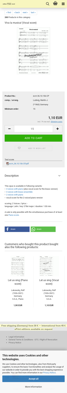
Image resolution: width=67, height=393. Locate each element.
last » (33, 12)
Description (12, 175)
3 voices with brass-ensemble (19, 192)
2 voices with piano (14, 195)
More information (33, 386)
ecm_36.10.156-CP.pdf (19, 163)
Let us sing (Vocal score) (49, 282)
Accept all (33, 379)
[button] (17, 229)
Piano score (13, 215)
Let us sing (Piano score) (18, 282)
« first (8, 12)
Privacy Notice (49, 372)
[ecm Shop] (8, 4)
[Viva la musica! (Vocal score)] (33, 51)
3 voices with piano (14, 189)
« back (17, 12)
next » (25, 12)
